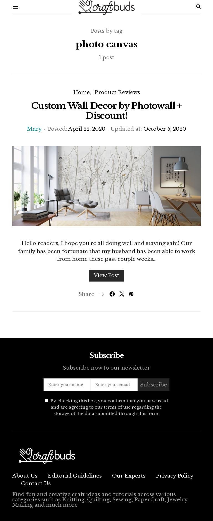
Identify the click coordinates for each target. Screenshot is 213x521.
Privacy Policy (175, 476)
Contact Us (36, 483)
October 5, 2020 (164, 129)
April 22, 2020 (86, 129)
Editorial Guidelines (75, 476)
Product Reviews (117, 92)
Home (81, 92)
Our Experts (129, 476)
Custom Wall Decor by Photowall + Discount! (106, 110)
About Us (24, 476)
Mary (34, 129)
